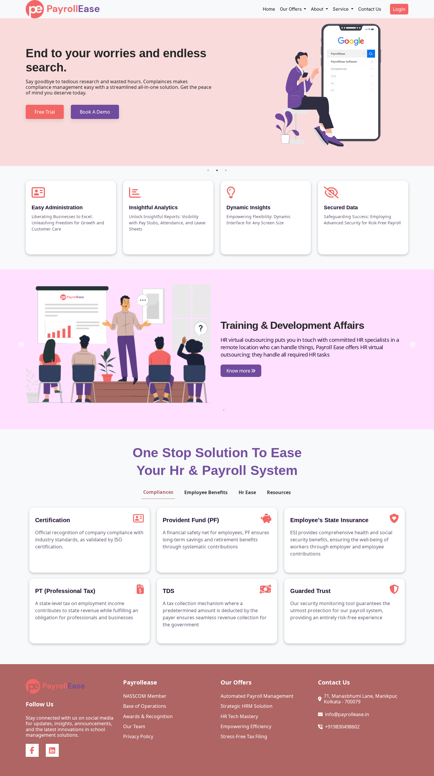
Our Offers (291, 9)
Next (413, 345)
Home (269, 9)
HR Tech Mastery (239, 716)
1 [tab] (208, 170)
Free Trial (45, 112)
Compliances (158, 492)
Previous (21, 345)
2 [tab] (217, 170)
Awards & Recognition (148, 716)
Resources (279, 492)
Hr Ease (247, 492)
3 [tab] (226, 170)
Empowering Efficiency (246, 726)
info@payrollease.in (347, 714)
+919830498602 (342, 727)
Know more (238, 370)
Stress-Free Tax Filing (244, 736)
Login (399, 9)
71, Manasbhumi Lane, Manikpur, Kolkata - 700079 (360, 699)
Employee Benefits (206, 492)
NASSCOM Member (145, 696)
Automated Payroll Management (257, 696)
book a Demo (95, 112)
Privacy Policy (138, 736)
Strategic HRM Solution (247, 706)
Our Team (134, 726)
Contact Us (369, 9)
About (317, 9)
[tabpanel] (217, 92)
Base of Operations (144, 706)
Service (341, 9)
